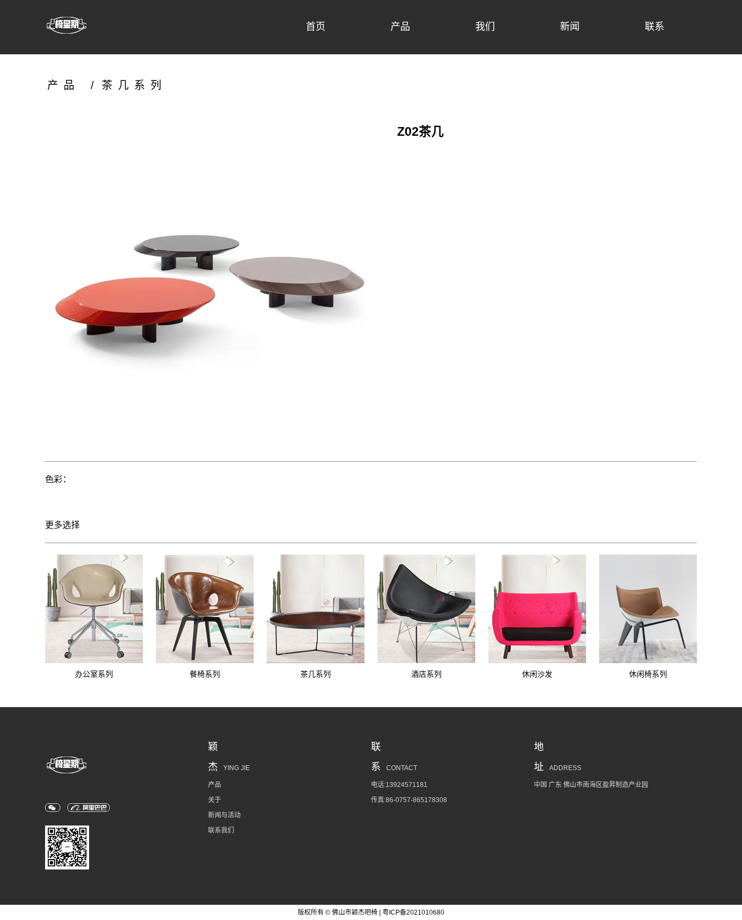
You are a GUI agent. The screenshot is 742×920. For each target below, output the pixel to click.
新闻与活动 (224, 815)
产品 (400, 26)
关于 (214, 800)
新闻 (570, 26)
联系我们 (221, 830)
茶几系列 (134, 85)
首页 (315, 26)
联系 (654, 26)
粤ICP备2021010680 (413, 912)
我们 (485, 26)
